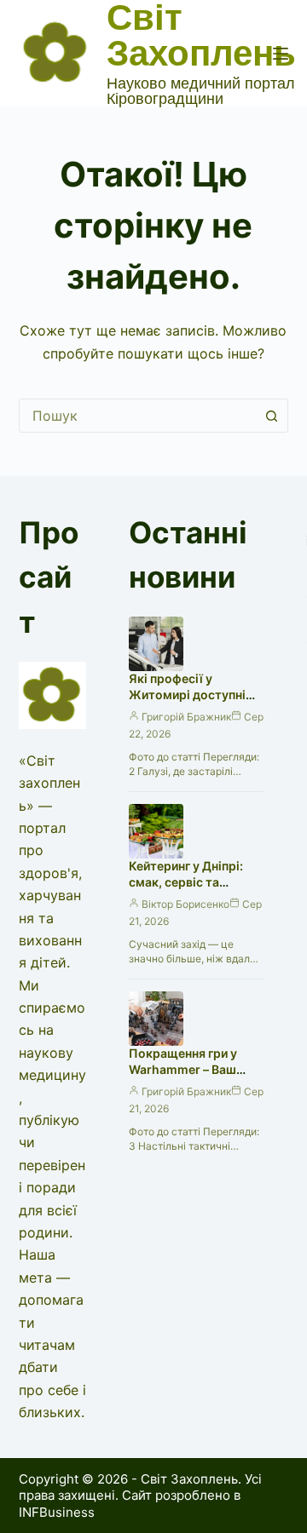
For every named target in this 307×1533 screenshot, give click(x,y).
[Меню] (280, 53)
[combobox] (138, 416)
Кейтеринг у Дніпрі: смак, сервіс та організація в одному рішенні (192, 890)
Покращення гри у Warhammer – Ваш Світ (183, 1069)
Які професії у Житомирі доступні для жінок (187, 694)
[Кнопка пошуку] (271, 415)
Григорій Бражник (186, 716)
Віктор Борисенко (185, 904)
